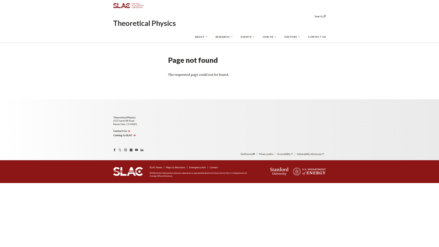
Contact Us (317, 36)
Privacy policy (266, 153)
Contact (120, 130)
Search (319, 16)
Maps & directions (175, 167)
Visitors (290, 36)
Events (246, 36)
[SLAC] (128, 171)
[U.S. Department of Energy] (308, 171)
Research (223, 36)
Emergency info (197, 167)
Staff (247, 153)
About (200, 36)
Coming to (122, 135)
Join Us (268, 36)
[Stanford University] (279, 171)
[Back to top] (431, 236)
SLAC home (156, 167)
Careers (214, 167)
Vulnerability (309, 153)
